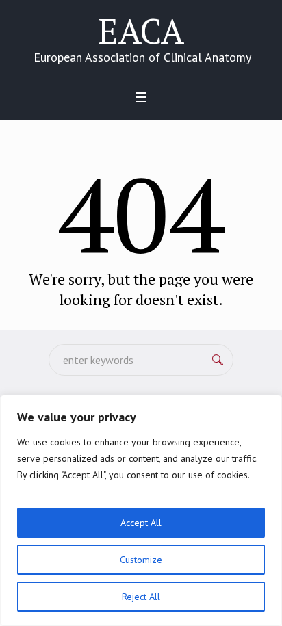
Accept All (141, 523)
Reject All (141, 596)
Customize (141, 559)
